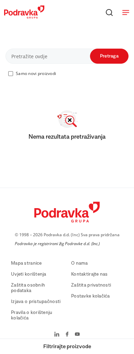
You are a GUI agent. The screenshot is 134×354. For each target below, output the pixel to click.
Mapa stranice (26, 263)
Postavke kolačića (90, 296)
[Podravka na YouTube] (77, 335)
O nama (79, 263)
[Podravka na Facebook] (67, 335)
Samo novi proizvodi (36, 73)
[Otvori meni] (126, 12)
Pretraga (109, 56)
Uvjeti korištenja (28, 274)
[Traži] (109, 12)
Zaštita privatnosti (91, 285)
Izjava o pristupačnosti (35, 301)
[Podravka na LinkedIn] (56, 335)
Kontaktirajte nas (89, 274)
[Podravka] (24, 17)
